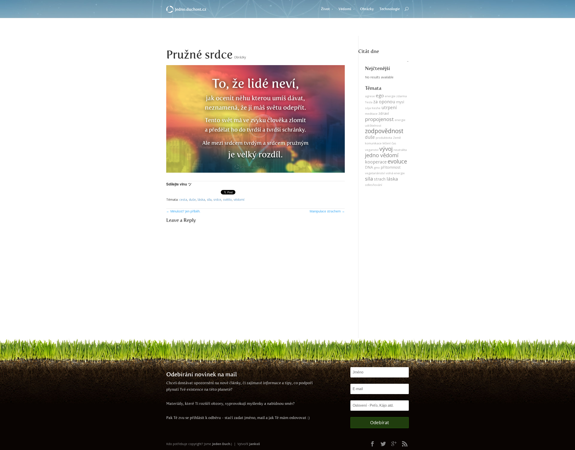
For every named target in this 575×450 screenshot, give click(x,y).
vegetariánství (375, 173)
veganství (371, 150)
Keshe (376, 108)
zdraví (383, 113)
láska (201, 199)
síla (209, 199)
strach (380, 179)
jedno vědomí (381, 155)
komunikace (373, 143)
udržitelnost (373, 126)
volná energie (395, 173)
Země (397, 138)
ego (380, 95)
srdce (217, 199)
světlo (227, 199)
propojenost (379, 119)
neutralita (400, 150)
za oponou (384, 102)
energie (400, 120)
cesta (183, 199)
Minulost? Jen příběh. (183, 211)
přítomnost (390, 167)
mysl (400, 101)
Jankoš (254, 444)
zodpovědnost (384, 131)
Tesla (368, 102)
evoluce (397, 161)
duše (192, 199)
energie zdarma (396, 96)
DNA (369, 167)
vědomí (239, 199)
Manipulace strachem (327, 211)
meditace (371, 114)
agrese (370, 96)
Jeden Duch (221, 444)
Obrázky (367, 9)
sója (368, 108)
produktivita (384, 138)
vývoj (386, 148)
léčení (387, 143)
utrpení (389, 107)
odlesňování (373, 185)
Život (325, 9)
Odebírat (379, 422)
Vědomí (344, 9)
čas (393, 143)
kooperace (376, 162)
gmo (377, 167)
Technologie (389, 9)
